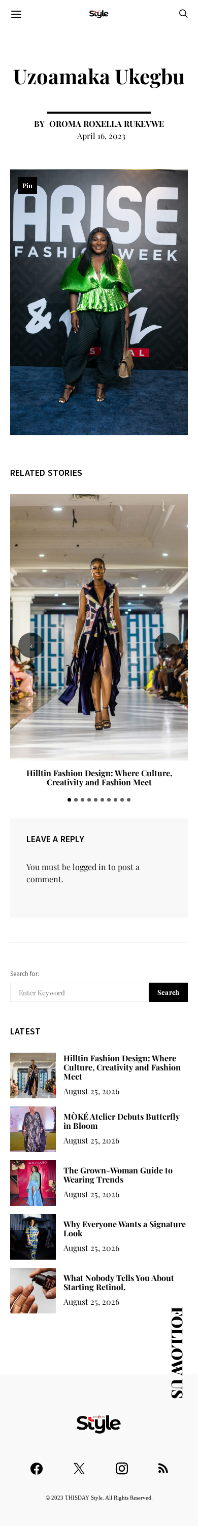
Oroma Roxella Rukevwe (106, 123)
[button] (69, 799)
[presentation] (31, 645)
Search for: (24, 973)
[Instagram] (122, 1463)
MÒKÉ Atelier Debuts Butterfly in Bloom (99, 773)
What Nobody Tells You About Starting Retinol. (118, 1282)
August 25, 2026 (91, 1091)
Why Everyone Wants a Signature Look (124, 1228)
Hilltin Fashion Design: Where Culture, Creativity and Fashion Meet (122, 1067)
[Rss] (163, 1463)
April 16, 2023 (101, 135)
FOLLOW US (178, 1353)
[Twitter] (79, 1463)
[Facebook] (36, 1463)
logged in (89, 866)
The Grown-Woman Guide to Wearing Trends (118, 1175)
